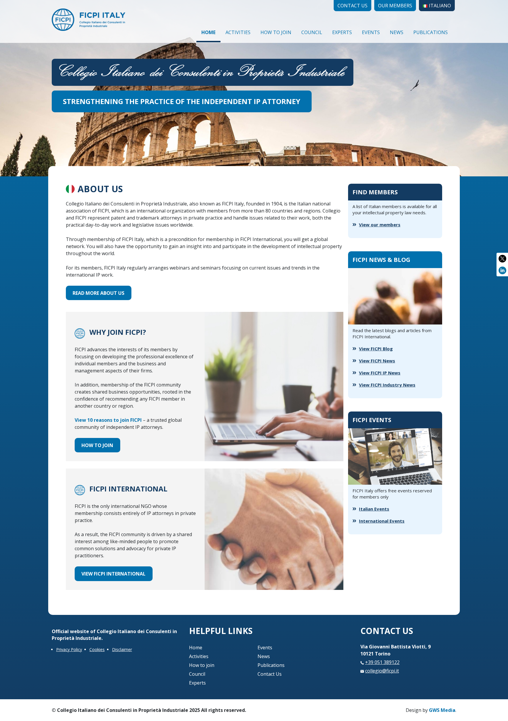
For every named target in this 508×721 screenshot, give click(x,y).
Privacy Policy (69, 649)
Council (311, 32)
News (396, 32)
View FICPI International (113, 574)
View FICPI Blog (376, 349)
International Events (382, 521)
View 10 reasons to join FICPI (108, 420)
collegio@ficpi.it (382, 671)
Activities (237, 32)
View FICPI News (377, 361)
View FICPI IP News (379, 373)
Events (371, 32)
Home (208, 32)
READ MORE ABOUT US (98, 293)
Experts (342, 32)
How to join (275, 32)
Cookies (97, 649)
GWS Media (442, 710)
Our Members (395, 5)
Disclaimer (122, 649)
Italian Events (374, 509)
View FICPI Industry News (387, 385)
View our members (379, 224)
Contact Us (352, 5)
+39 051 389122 (382, 662)
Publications (430, 32)
